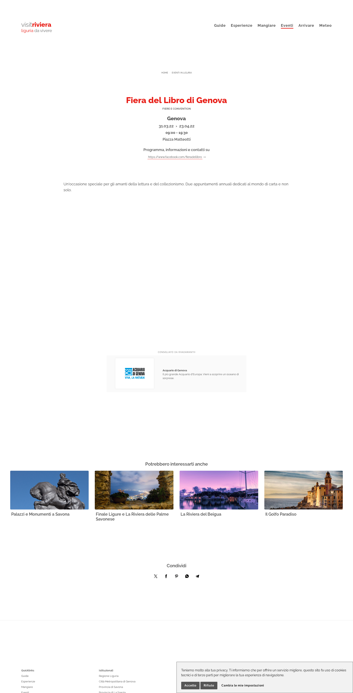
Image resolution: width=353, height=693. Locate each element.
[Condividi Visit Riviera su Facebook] (166, 577)
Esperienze (241, 25)
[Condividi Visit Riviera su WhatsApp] (187, 577)
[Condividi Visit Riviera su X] (156, 577)
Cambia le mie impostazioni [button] (242, 685)
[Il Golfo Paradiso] (303, 490)
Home (164, 72)
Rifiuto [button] (209, 685)
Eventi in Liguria (182, 72)
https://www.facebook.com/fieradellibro (175, 157)
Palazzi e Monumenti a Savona (40, 514)
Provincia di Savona (111, 687)
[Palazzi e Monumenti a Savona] (49, 490)
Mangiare (267, 25)
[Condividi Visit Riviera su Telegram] (197, 577)
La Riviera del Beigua (201, 514)
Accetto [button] (190, 685)
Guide (220, 25)
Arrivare (306, 25)
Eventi (287, 25)
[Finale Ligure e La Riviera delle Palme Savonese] (134, 490)
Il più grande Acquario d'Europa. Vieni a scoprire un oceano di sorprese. (201, 374)
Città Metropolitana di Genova (117, 681)
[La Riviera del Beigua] (219, 490)
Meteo (325, 25)
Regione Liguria (108, 675)
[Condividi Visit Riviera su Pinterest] (176, 577)
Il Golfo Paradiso (280, 514)
